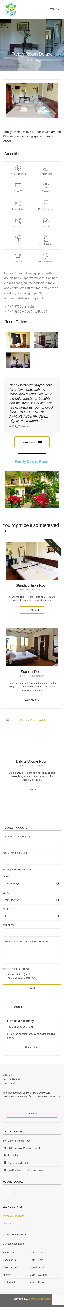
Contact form (32, 1047)
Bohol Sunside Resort (40, 1299)
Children (8, 925)
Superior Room (32, 671)
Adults (7, 909)
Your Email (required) (16, 853)
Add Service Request (16, 969)
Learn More (31, 610)
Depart (7, 893)
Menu (57, 9)
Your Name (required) (16, 836)
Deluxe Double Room (32, 761)
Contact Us (32, 1113)
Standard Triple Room (32, 585)
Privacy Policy (11, 1223)
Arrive (7, 876)
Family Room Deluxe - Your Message (25, 941)
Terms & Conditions (13, 1215)
